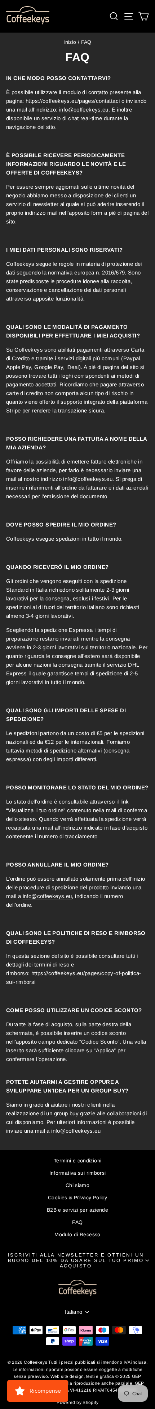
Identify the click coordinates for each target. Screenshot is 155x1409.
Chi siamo (77, 1185)
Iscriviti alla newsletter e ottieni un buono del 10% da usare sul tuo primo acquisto (76, 1260)
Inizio (69, 42)
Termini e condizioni (78, 1160)
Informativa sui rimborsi (77, 1173)
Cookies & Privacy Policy (77, 1197)
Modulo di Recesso (77, 1234)
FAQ (77, 1222)
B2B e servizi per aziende (77, 1210)
